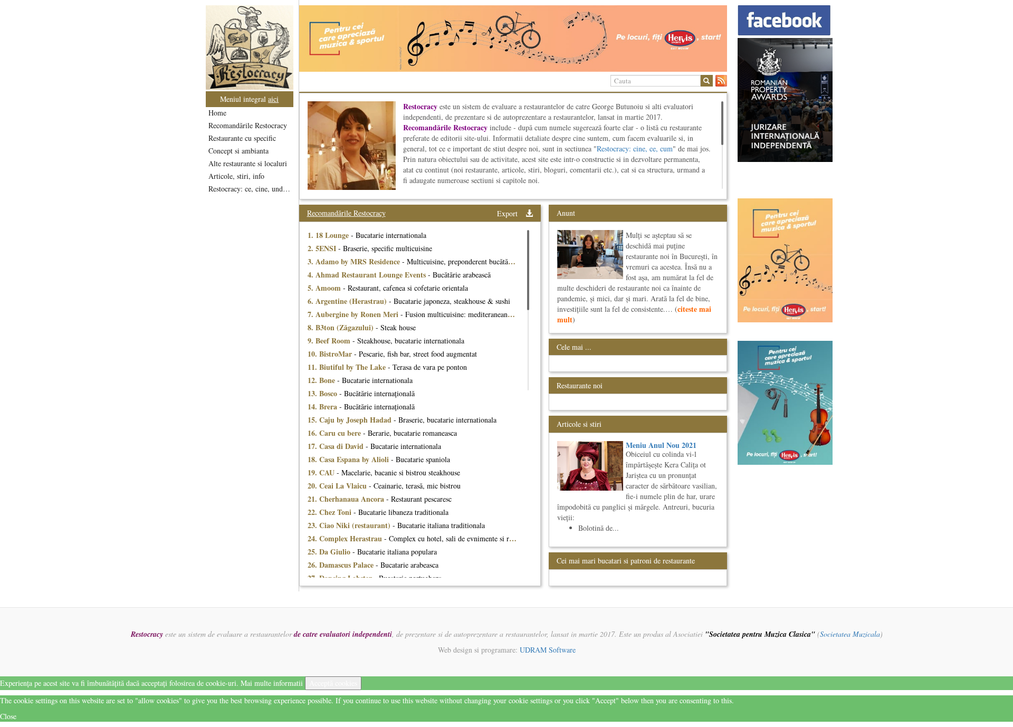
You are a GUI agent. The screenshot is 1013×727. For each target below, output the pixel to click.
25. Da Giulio (330, 551)
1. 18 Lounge (329, 235)
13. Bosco (323, 393)
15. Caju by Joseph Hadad (351, 419)
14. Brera (323, 406)
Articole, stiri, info (236, 176)
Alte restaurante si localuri (247, 163)
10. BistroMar (331, 353)
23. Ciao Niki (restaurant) (350, 525)
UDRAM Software (548, 650)
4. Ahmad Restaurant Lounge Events (368, 274)
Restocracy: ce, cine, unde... (250, 189)
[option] (513, 38)
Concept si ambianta (238, 151)
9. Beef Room (330, 340)
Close (8, 716)
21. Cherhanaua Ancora (347, 498)
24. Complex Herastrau (346, 538)
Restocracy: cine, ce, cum (635, 149)
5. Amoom (325, 287)
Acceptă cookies (333, 683)
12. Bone (322, 380)
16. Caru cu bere (335, 432)
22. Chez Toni (330, 512)
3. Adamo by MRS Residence (355, 261)
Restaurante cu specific (242, 138)
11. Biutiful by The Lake (348, 366)
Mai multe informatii (272, 683)
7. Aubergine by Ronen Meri (354, 314)
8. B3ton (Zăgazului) (342, 327)
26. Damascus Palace (342, 564)
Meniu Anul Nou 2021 (661, 445)
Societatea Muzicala (850, 634)
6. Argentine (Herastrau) (348, 301)
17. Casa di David (337, 446)
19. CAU (322, 472)
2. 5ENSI (323, 248)
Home (217, 113)
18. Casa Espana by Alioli (349, 459)
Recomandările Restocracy (247, 125)
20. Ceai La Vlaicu (338, 485)
